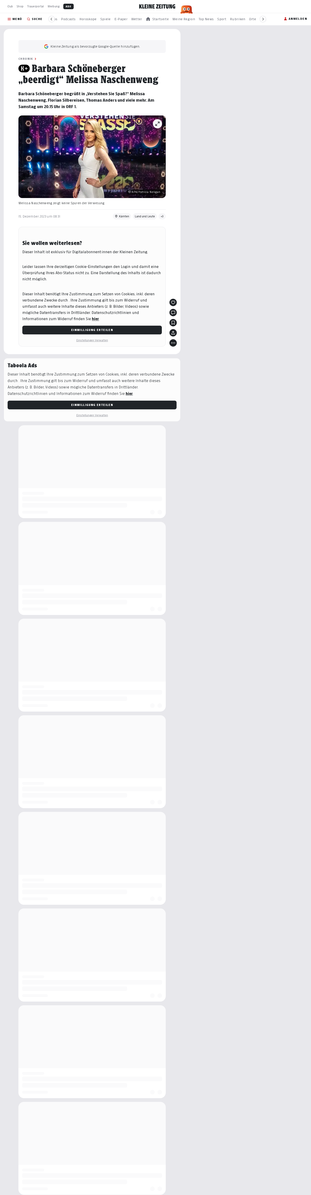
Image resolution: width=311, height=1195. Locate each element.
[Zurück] (51, 19)
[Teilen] (173, 332)
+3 (162, 216)
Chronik (25, 58)
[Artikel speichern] (173, 322)
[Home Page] (157, 6)
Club (10, 6)
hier (95, 319)
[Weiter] (263, 19)
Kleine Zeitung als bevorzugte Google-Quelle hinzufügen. (95, 46)
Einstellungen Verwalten (92, 340)
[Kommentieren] (173, 312)
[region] (157, 19)
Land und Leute (145, 216)
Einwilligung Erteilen (92, 329)
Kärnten (124, 216)
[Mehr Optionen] (173, 343)
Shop (20, 6)
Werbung (54, 6)
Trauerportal (35, 6)
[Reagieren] (173, 302)
